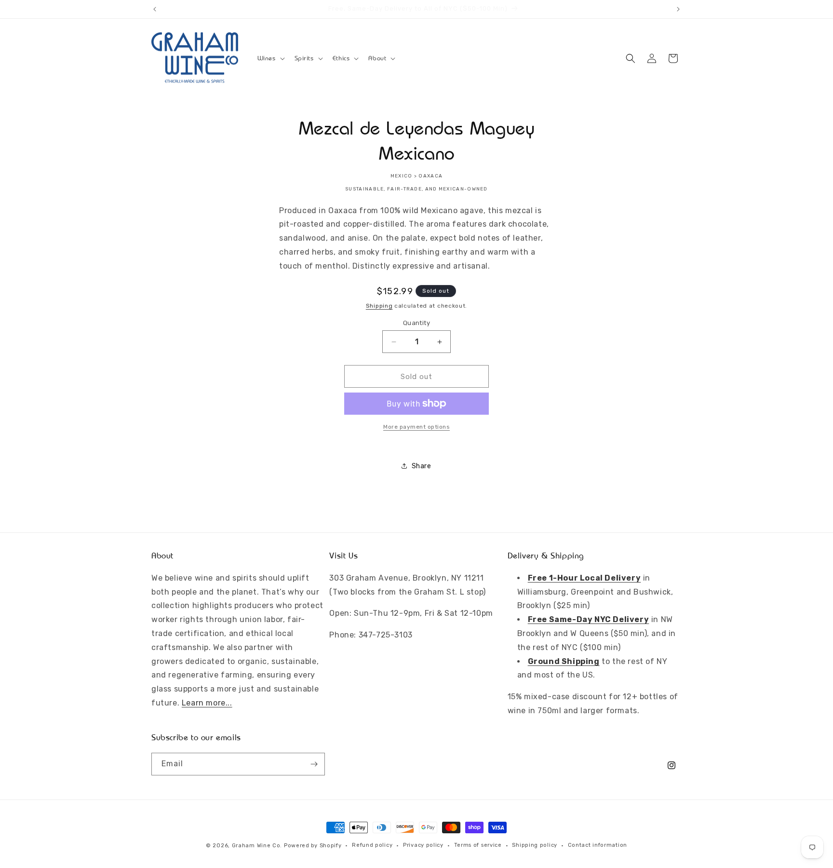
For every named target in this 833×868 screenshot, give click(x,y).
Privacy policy (423, 845)
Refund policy (372, 845)
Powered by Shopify (313, 845)
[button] (270, 58)
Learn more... (207, 702)
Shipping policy (534, 845)
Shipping (379, 305)
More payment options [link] (416, 426)
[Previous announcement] (154, 9)
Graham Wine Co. (257, 845)
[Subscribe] (313, 764)
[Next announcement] (678, 9)
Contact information (597, 845)
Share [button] (421, 466)
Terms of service (478, 845)
